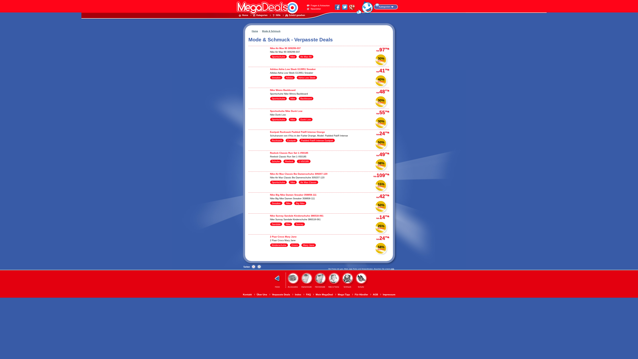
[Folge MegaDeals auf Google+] (352, 9)
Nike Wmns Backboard (283, 90)
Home (245, 15)
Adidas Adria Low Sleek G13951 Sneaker (293, 69)
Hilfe (278, 15)
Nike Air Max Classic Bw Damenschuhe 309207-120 (298, 174)
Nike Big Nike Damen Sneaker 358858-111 (293, 194)
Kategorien (384, 6)
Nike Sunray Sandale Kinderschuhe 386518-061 (296, 215)
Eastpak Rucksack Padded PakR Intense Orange (297, 132)
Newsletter (316, 9)
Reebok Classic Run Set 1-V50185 (289, 153)
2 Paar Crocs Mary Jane (283, 236)
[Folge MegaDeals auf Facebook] (337, 9)
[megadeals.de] (269, 19)
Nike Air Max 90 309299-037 (285, 48)
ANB (392, 269)
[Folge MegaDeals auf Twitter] (344, 9)
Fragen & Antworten (320, 5)
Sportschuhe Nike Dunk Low (286, 111)
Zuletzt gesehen (297, 15)
